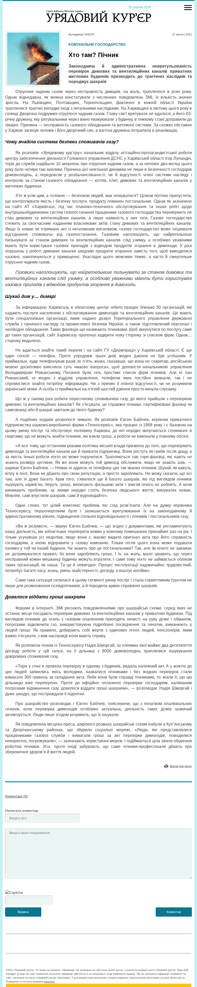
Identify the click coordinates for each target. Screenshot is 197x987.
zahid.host (49, 981)
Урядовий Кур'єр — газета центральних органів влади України (98, 11)
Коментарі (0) (16, 796)
